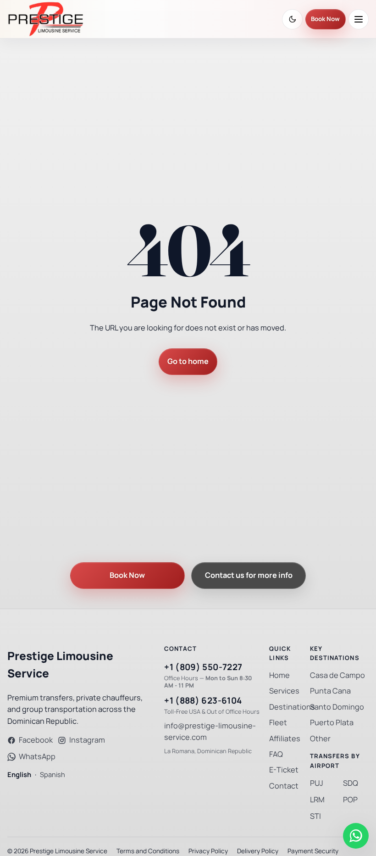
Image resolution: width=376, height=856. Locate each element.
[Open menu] (358, 19)
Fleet (278, 722)
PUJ (316, 783)
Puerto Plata (332, 722)
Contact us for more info (249, 575)
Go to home (188, 361)
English (19, 774)
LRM (317, 799)
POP (350, 799)
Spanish (52, 774)
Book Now (325, 19)
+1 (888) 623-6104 (203, 700)
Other (320, 738)
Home (279, 675)
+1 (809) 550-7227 (203, 667)
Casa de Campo (337, 675)
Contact (284, 786)
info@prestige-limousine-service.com (210, 732)
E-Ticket (284, 770)
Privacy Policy (208, 851)
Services (284, 691)
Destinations (292, 707)
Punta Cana (330, 691)
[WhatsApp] (356, 836)
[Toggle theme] (292, 19)
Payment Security (313, 851)
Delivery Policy (257, 851)
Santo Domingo (337, 707)
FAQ (276, 754)
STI (315, 816)
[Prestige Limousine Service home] (45, 19)
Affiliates (284, 738)
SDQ (350, 783)
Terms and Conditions (147, 851)
